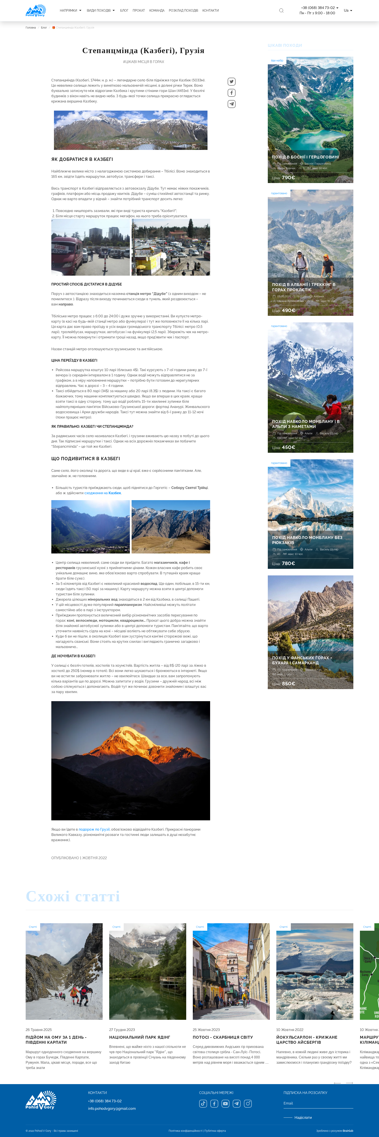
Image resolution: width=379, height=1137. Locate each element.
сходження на (102, 493)
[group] (64, 997)
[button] (232, 82)
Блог (44, 27)
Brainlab (348, 1130)
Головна (31, 27)
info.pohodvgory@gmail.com (112, 1108)
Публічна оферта (215, 1130)
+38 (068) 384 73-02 (105, 1101)
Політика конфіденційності (185, 1130)
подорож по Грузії (94, 829)
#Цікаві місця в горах (143, 62)
